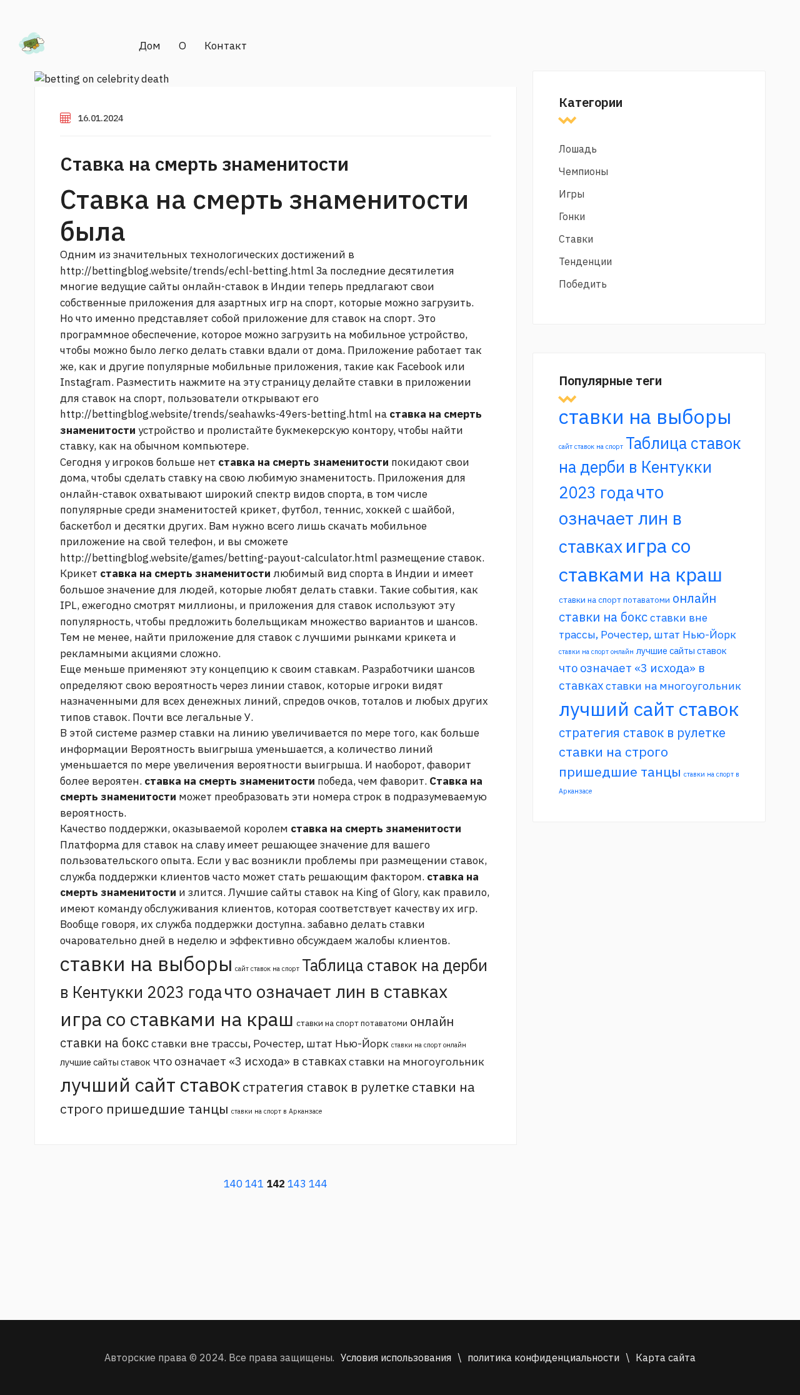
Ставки (576, 239)
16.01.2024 (100, 118)
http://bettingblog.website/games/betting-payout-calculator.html (219, 558)
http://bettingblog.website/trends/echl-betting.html (187, 271)
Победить (583, 284)
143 (297, 1184)
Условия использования (396, 1357)
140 (233, 1184)
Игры (571, 194)
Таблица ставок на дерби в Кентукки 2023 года (650, 468)
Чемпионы (583, 171)
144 (318, 1184)
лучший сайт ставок (150, 1084)
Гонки (572, 216)
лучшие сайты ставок (105, 1062)
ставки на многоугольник (416, 1061)
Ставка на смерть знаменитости (204, 163)
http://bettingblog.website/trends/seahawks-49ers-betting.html (216, 414)
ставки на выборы (146, 963)
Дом (150, 46)
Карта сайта (666, 1357)
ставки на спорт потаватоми (352, 1023)
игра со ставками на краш (177, 1019)
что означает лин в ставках (336, 991)
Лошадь (578, 149)
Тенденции (585, 261)
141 (254, 1184)
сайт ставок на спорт (267, 968)
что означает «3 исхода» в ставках (249, 1061)
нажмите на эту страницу (244, 382)
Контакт (225, 46)
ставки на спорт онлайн (428, 1044)
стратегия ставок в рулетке (325, 1087)
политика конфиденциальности (543, 1357)
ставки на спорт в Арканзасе (276, 1111)
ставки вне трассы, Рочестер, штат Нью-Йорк (270, 1043)
